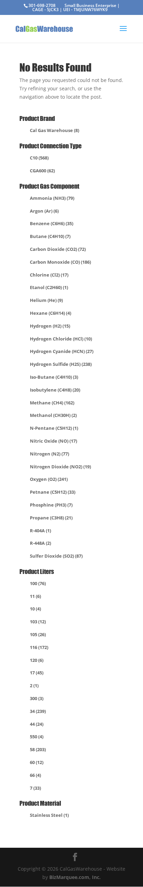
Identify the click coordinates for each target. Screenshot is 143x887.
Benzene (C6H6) (51, 223)
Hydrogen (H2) (50, 326)
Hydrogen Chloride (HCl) (61, 339)
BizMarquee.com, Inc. (75, 877)
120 (36, 660)
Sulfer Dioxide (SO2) (56, 556)
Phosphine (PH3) (51, 505)
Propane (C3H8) (51, 518)
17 (36, 673)
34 (38, 711)
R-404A (40, 530)
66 (35, 775)
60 (36, 762)
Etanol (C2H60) (49, 287)
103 (38, 621)
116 (39, 647)
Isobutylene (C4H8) (55, 390)
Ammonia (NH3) (52, 198)
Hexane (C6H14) (50, 313)
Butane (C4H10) (50, 236)
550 (36, 736)
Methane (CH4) (52, 403)
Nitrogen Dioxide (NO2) (60, 466)
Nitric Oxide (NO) (53, 441)
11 (35, 596)
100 (38, 583)
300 (36, 698)
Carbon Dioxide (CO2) (58, 249)
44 (36, 724)
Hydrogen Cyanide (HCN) (61, 351)
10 (35, 609)
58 (38, 749)
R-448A (40, 543)
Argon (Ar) (44, 211)
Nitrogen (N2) (49, 454)
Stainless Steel (49, 815)
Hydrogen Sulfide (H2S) (61, 364)
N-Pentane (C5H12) (54, 428)
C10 (39, 158)
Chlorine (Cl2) (49, 275)
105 (38, 634)
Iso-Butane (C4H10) (54, 377)
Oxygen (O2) (49, 479)
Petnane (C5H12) (52, 492)
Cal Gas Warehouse (54, 130)
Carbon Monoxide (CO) (60, 262)
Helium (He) (46, 300)
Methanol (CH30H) (53, 415)
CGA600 (42, 170)
